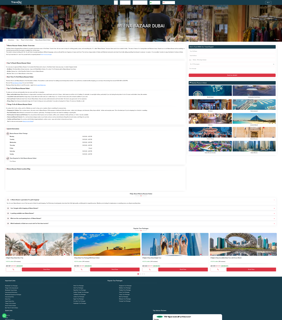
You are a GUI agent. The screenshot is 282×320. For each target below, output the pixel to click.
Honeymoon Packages (139, 2)
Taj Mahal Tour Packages (79, 294)
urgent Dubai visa (41, 85)
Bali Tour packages (123, 296)
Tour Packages (124, 2)
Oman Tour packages (124, 292)
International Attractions (10, 292)
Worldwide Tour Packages (10, 285)
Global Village (210, 138)
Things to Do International (11, 288)
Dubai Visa (7, 299)
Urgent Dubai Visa (9, 301)
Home (116, 2)
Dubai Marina (254, 152)
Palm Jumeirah (254, 111)
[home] (5, 40)
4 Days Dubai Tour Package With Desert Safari (87, 258)
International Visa (9, 296)
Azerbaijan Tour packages (79, 303)
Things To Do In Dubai (10, 303)
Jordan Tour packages (78, 296)
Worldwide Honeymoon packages (12, 294)
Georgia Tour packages (124, 301)
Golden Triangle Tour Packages (80, 292)
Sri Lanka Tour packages (79, 301)
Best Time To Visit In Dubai (11, 307)
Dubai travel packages (46, 54)
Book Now (47, 269)
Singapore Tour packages (124, 285)
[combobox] (190, 60)
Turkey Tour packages (124, 294)
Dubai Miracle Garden (210, 152)
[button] (7, 243)
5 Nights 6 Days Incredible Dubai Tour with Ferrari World (226, 258)
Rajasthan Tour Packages (79, 290)
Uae (18, 40)
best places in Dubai (17, 83)
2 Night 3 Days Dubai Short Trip (14, 258)
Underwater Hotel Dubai (254, 97)
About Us (7, 315)
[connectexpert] (13, 269)
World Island (210, 97)
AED (268, 2)
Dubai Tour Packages (78, 285)
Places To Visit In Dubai (27, 40)
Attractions (11, 40)
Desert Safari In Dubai (10, 305)
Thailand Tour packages (124, 290)
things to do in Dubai (28, 121)
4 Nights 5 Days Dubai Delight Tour (151, 258)
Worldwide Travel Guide (10, 290)
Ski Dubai (210, 111)
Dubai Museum (254, 138)
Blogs (6, 317)
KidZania (210, 124)
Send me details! (232, 75)
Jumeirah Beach (254, 124)
